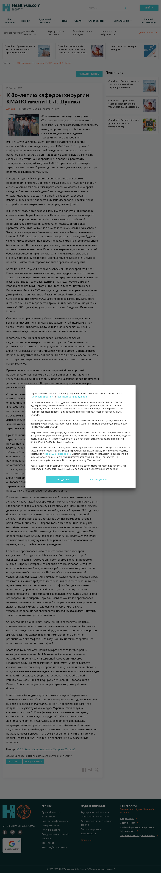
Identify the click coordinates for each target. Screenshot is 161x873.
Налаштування (98, 479)
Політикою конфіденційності (71, 396)
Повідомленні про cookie (57, 453)
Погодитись (62, 479)
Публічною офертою (42, 396)
